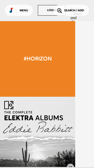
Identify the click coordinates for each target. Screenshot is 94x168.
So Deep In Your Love (37, 158)
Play (37, 134)
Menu (24, 10)
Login (51, 10)
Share (53, 134)
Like (22, 134)
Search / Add (74, 10)
